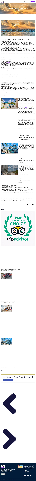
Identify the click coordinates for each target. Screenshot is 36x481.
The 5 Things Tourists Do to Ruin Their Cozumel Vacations (8, 301)
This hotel (31, 146)
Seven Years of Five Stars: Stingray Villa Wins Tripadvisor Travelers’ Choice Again (11, 269)
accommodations (10, 58)
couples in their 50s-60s (24, 107)
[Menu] (24, 1)
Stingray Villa (31, 106)
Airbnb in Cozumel (8, 62)
